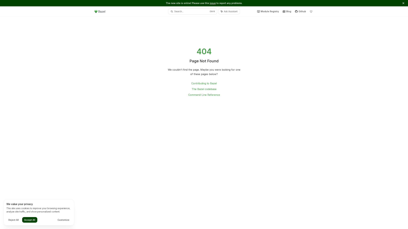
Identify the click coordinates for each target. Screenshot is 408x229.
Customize (63, 220)
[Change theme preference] (311, 11)
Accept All (29, 220)
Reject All (13, 220)
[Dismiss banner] (403, 3)
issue (213, 3)
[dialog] (39, 212)
